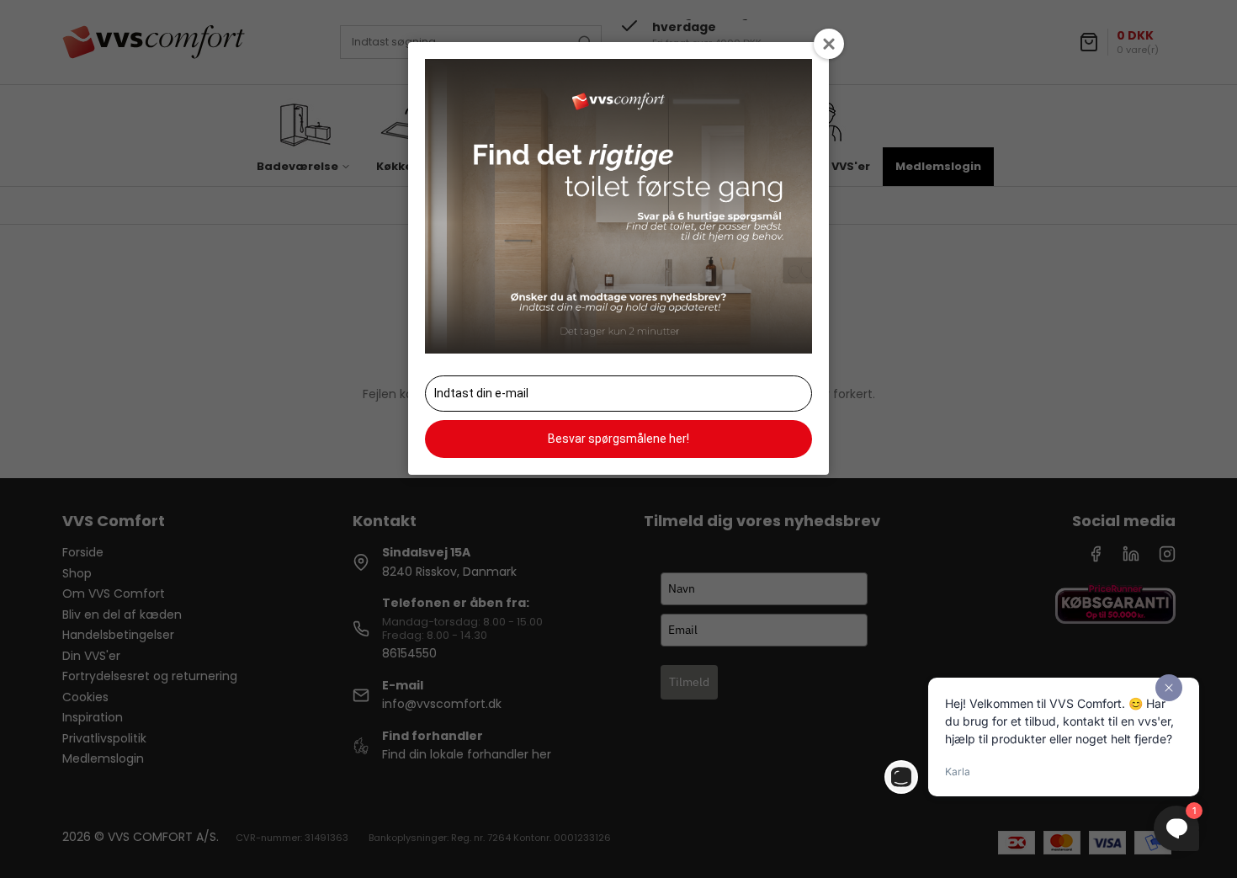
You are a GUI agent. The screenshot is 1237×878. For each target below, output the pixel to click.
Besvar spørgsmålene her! (618, 438)
